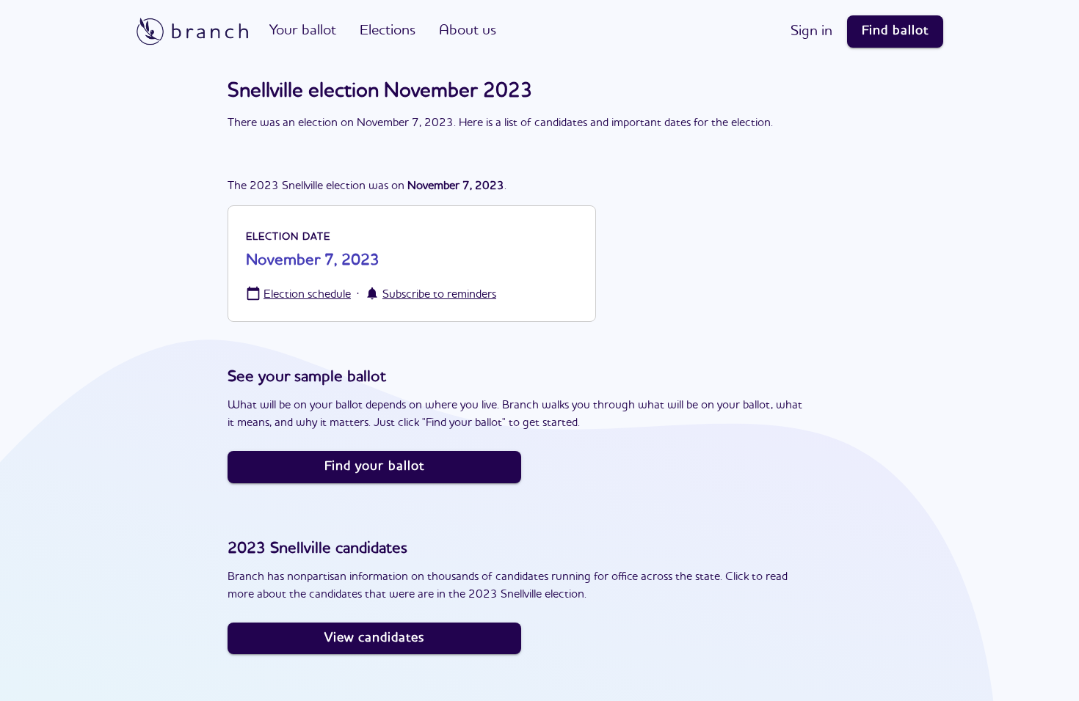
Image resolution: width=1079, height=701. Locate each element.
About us (467, 30)
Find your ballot (374, 466)
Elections (387, 30)
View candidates (374, 638)
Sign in (811, 31)
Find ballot (895, 30)
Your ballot (302, 30)
